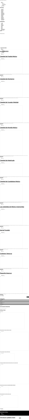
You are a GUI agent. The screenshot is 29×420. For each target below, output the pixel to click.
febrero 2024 (2, 10)
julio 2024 (2, 9)
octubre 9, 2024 (2, 331)
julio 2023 (2, 11)
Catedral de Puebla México (8, 56)
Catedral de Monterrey (7, 79)
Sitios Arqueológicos (4, 4)
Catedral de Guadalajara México (10, 181)
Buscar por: (1, 416)
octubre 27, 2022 (2, 232)
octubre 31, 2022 (2, 58)
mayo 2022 (2, 16)
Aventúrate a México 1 (3, 81)
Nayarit (2, 27)
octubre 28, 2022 (2, 183)
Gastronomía (2, 25)
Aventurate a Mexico (4, 47)
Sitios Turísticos (2, 54)
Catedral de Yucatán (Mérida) (9, 102)
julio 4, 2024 (2, 386)
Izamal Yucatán (5, 230)
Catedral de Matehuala (7, 160)
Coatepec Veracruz (6, 253)
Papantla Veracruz (6, 273)
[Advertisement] (14, 43)
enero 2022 (2, 18)
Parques (3, 5)
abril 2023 (2, 12)
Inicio (1, 413)
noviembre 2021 (2, 19)
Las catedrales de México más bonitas (12, 207)
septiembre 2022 (2, 14)
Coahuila (2, 23)
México (2, 26)
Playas (2, 3)
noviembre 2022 (2, 13)
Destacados (2, 24)
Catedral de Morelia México (8, 127)
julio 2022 (2, 15)
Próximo (3, 295)
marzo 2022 (2, 17)
